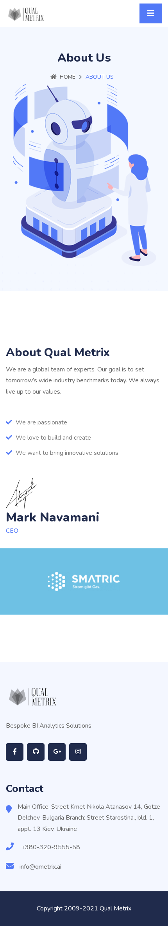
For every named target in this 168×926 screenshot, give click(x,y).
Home (67, 77)
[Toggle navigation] (150, 13)
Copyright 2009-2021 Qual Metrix (84, 908)
